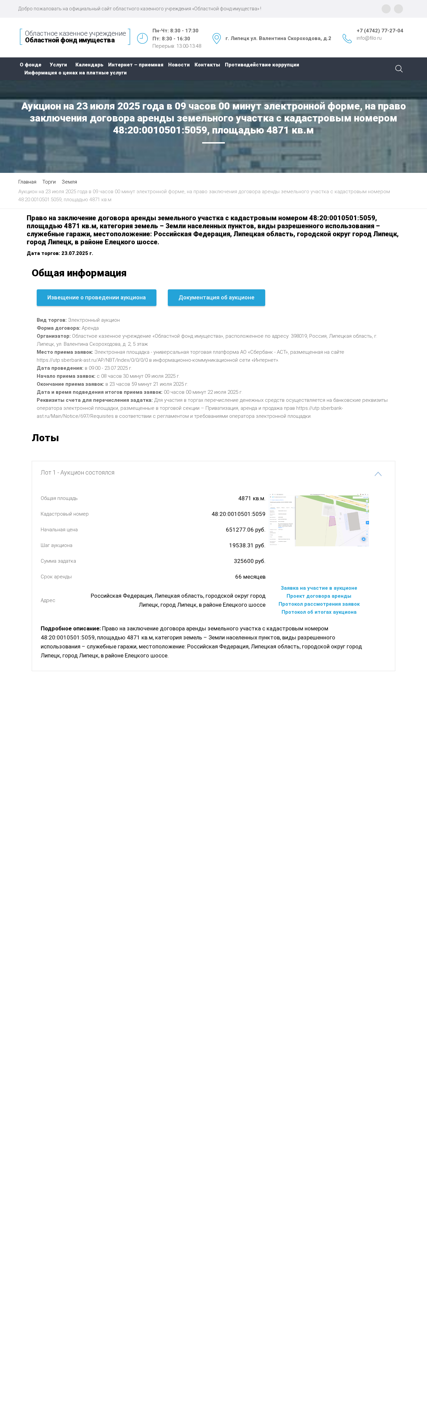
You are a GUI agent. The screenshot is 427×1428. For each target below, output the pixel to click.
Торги (49, 182)
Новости (179, 65)
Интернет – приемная (135, 65)
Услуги (58, 65)
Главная (27, 182)
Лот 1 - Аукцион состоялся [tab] (77, 472)
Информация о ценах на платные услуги (75, 73)
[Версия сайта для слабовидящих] (398, 8)
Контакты (207, 65)
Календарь (89, 65)
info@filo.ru (369, 38)
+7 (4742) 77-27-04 (380, 31)
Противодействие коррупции (262, 65)
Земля (69, 182)
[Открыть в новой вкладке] (319, 520)
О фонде (30, 65)
